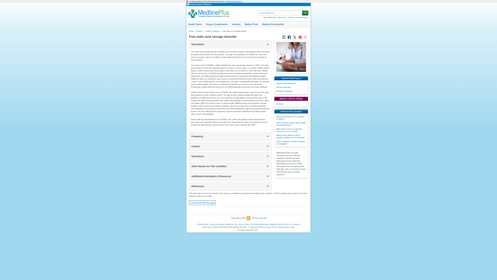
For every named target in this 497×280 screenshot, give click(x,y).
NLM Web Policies (203, 224)
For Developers (295, 224)
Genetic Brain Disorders (286, 83)
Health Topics (195, 24)
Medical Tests (251, 24)
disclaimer (296, 169)
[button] (268, 44)
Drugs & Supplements (217, 24)
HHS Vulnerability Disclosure (260, 224)
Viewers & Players (244, 224)
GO (305, 13)
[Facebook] (289, 37)
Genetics (236, 24)
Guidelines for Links (231, 224)
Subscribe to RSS (238, 218)
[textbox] (280, 12)
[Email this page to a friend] (283, 37)
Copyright (212, 224)
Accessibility (220, 224)
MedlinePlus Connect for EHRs (279, 224)
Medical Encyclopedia (273, 24)
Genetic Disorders (283, 87)
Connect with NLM (259, 218)
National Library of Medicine (201, 4)
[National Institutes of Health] (189, 4)
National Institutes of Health (286, 227)
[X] (294, 37)
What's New (282, 17)
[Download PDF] (305, 37)
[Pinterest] (300, 37)
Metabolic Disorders (284, 91)
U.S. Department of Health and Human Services (262, 227)
